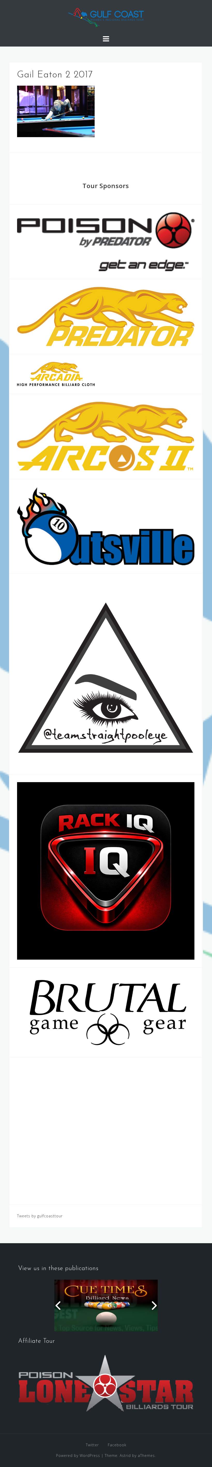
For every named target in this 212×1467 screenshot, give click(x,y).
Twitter (92, 1444)
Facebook (117, 1444)
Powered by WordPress (78, 1455)
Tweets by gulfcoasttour (40, 1215)
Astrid (125, 1455)
